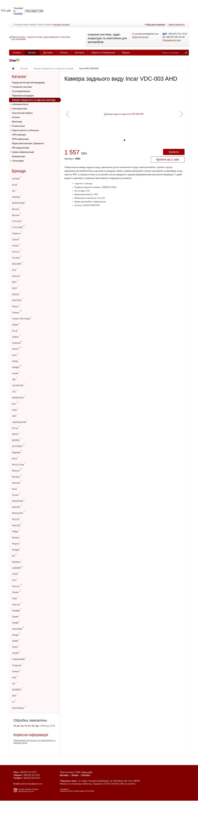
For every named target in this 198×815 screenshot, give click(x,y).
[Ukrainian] (14, 61)
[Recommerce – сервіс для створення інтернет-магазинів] (15, 791)
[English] (11, 61)
